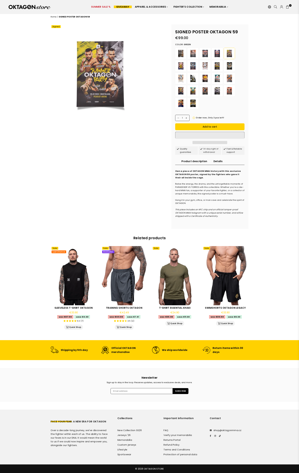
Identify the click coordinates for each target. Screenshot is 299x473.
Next (252, 290)
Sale (55, 248)
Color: (183, 44)
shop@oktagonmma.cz (228, 430)
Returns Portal (172, 440)
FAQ (166, 430)
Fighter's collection (188, 6)
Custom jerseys (126, 444)
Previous (46, 290)
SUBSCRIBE (180, 391)
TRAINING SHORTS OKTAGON (124, 307)
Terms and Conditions (177, 449)
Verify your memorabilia (178, 435)
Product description (194, 161)
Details (218, 161)
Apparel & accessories (151, 6)
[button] (209, 135)
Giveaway (122, 6)
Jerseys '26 (124, 435)
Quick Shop (74, 327)
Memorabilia (218, 6)
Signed (56, 26)
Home (53, 16)
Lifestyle (122, 449)
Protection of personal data (180, 454)
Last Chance (59, 251)
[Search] (275, 7)
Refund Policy (171, 444)
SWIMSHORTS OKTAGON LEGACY (225, 307)
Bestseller (108, 251)
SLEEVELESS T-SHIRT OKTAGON (74, 307)
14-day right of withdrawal (210, 150)
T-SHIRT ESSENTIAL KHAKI (175, 307)
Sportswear (124, 454)
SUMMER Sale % (101, 6)
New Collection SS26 (129, 430)
